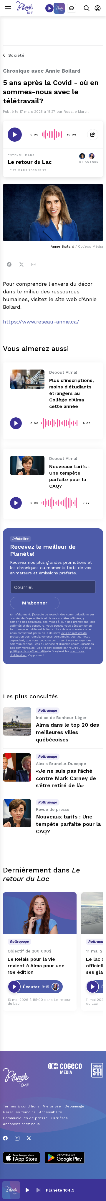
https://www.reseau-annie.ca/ (41, 321)
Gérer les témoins (19, 1112)
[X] (28, 1138)
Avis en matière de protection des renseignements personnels (48, 634)
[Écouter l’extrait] (15, 135)
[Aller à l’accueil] (24, 12)
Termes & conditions (21, 1106)
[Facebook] (9, 264)
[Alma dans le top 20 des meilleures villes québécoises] (17, 721)
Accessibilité (50, 1112)
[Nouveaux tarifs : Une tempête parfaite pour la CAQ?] (27, 465)
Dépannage (74, 1106)
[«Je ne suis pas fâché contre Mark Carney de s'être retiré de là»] (17, 767)
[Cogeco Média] (65, 1072)
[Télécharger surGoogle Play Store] (65, 1158)
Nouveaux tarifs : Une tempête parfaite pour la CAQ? (68, 823)
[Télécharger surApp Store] (21, 1158)
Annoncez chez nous (21, 1124)
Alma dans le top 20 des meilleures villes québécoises (67, 732)
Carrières (59, 1118)
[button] (27, 1190)
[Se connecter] (97, 8)
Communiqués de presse (25, 1118)
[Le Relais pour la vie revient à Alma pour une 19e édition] (40, 913)
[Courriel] (34, 264)
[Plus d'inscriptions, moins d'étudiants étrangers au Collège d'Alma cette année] (27, 379)
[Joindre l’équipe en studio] (71, 8)
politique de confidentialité (28, 651)
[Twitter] (21, 264)
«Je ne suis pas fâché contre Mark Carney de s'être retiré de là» (66, 778)
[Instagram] (17, 1138)
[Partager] (92, 134)
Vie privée (52, 1106)
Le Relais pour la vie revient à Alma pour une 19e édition (36, 965)
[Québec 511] (97, 1076)
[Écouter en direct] (49, 8)
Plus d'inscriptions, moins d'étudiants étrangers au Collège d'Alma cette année (71, 393)
